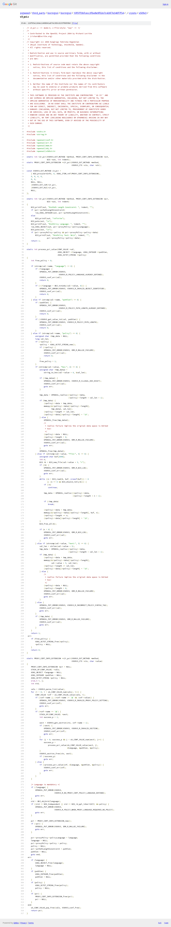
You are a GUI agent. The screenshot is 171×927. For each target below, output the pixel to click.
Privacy (23, 923)
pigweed (25, 13)
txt (159, 923)
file (75, 23)
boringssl (52, 13)
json (166, 923)
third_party (38, 13)
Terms (31, 923)
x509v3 (143, 13)
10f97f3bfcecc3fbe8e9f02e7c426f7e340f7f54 (99, 13)
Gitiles (16, 923)
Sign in (165, 4)
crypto (133, 13)
